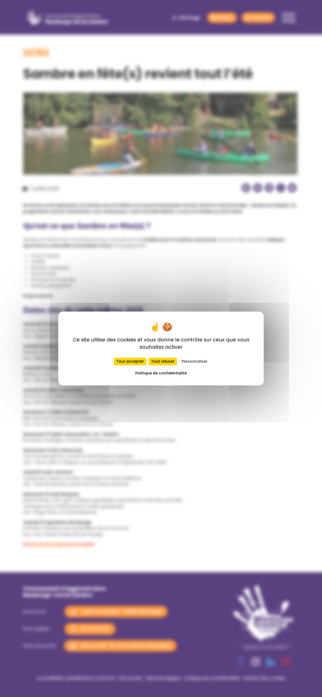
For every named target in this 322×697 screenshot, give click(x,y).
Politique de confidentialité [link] (161, 373)
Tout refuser (162, 361)
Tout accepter (130, 361)
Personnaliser (194, 361)
